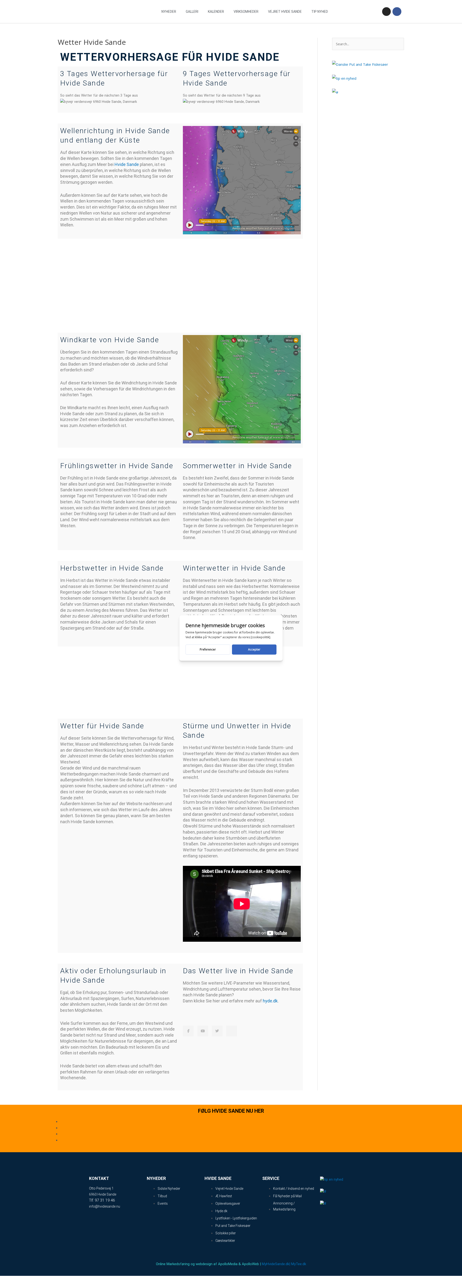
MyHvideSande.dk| (276, 1264)
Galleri (192, 11)
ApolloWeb (250, 1264)
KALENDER (216, 11)
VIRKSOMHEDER (246, 11)
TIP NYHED (319, 11)
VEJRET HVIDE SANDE (285, 11)
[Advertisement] (180, 285)
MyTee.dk (298, 1264)
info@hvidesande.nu (104, 1206)
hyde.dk (270, 1000)
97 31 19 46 (105, 1200)
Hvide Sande (127, 164)
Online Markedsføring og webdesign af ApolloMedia (196, 1264)
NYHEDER (168, 11)
